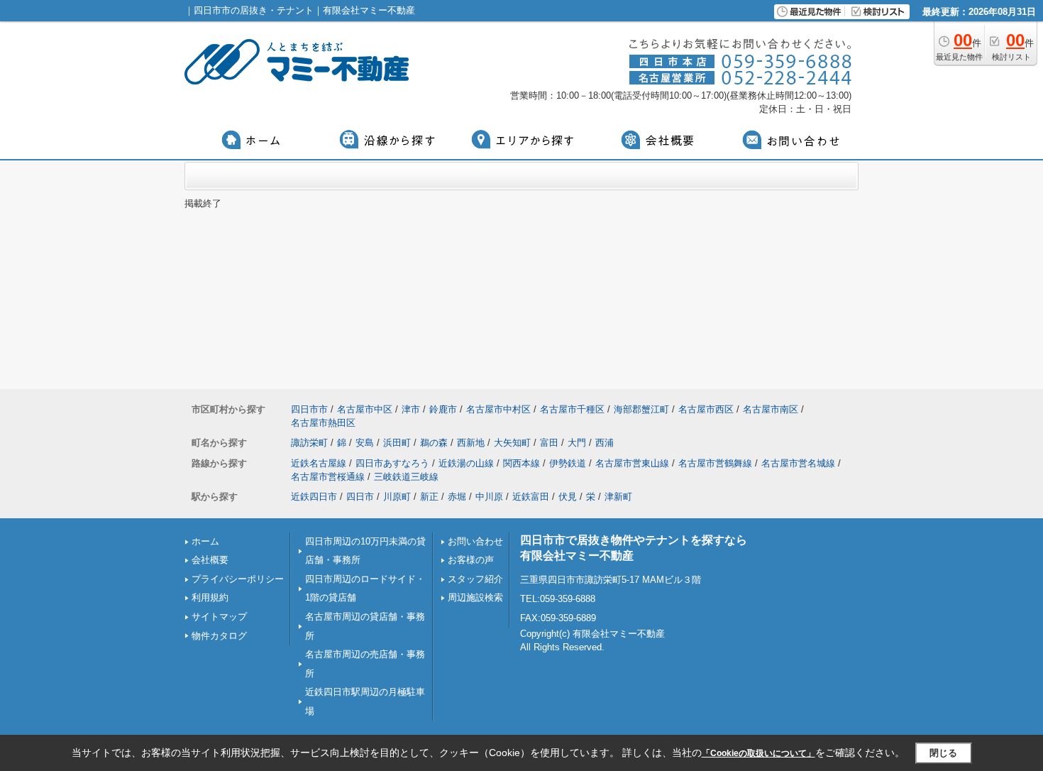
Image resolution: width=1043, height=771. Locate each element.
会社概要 (210, 559)
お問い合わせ (475, 541)
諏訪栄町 (309, 442)
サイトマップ (219, 616)
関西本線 (521, 463)
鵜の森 (434, 442)
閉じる (943, 753)
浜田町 (397, 442)
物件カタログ (219, 635)
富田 (549, 442)
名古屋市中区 (364, 409)
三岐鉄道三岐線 (406, 476)
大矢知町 (512, 442)
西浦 (604, 442)
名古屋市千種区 (572, 409)
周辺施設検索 (475, 597)
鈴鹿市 (443, 409)
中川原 (489, 496)
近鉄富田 (530, 496)
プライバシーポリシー (238, 579)
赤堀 (457, 496)
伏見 (567, 496)
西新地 (471, 442)
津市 (411, 409)
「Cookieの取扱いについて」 (758, 753)
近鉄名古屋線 (318, 463)
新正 (429, 496)
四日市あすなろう (392, 463)
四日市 (360, 496)
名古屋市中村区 (498, 409)
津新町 (618, 496)
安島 (364, 442)
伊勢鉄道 (567, 463)
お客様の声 (471, 559)
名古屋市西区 (706, 409)
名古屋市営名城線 (798, 463)
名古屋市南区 (770, 409)
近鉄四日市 (314, 496)
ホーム (205, 541)
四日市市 (309, 409)
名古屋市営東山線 (632, 463)
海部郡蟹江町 (641, 409)
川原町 (397, 496)
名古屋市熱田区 (323, 422)
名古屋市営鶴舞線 (715, 463)
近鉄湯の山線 (466, 463)
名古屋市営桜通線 (328, 476)
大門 (577, 442)
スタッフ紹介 (475, 579)
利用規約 (210, 597)
